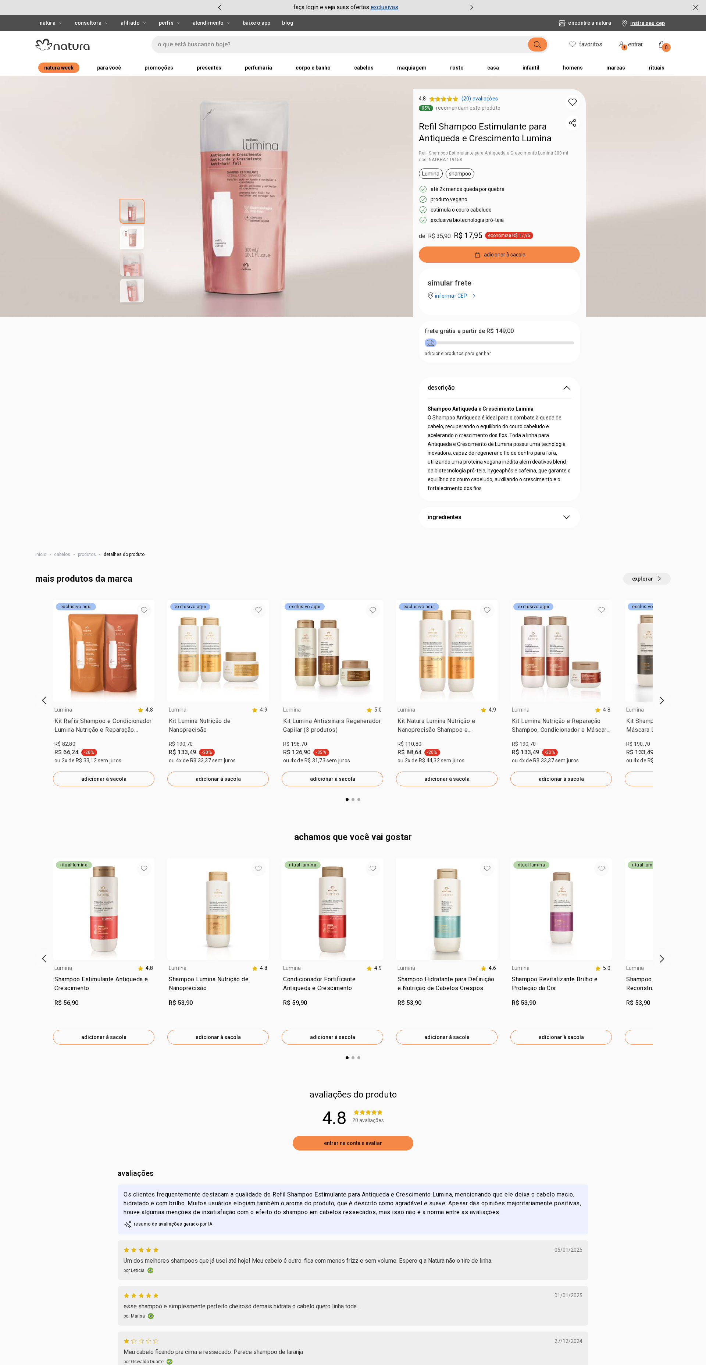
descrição (441, 387)
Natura (48, 23)
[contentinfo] (145, 710)
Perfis (166, 23)
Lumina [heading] (63, 710)
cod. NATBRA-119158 (440, 159)
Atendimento (208, 23)
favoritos (590, 44)
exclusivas (384, 7)
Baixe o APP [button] (256, 23)
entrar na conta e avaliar (353, 1143)
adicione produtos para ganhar (458, 353)
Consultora (88, 23)
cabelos (62, 554)
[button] (572, 102)
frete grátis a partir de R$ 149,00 (469, 330)
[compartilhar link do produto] (572, 123)
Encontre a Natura (589, 23)
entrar (633, 45)
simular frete (449, 283)
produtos (87, 554)
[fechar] (695, 7)
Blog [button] (287, 23)
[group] (345, 7)
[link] (103, 727)
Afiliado (130, 23)
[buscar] (537, 45)
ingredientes (444, 517)
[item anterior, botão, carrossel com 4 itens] (220, 7)
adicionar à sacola (103, 779)
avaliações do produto (353, 1094)
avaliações (136, 1173)
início (40, 554)
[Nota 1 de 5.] (142, 1341)
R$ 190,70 (181, 744)
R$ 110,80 (409, 744)
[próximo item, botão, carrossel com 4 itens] (472, 7)
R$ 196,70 (295, 744)
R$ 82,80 (64, 744)
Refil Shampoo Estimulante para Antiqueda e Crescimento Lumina (485, 132)
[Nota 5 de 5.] (142, 1250)
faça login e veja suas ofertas (331, 7)
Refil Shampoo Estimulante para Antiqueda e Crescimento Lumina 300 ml (493, 153)
